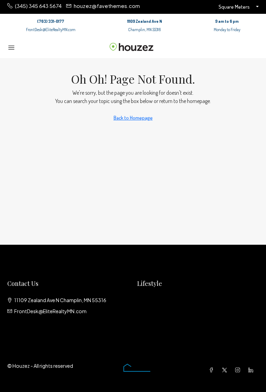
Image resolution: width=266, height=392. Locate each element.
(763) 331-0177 (50, 21)
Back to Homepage (133, 117)
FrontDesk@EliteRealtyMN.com (51, 29)
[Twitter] (226, 370)
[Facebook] (212, 370)
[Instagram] (239, 370)
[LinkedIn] (252, 370)
